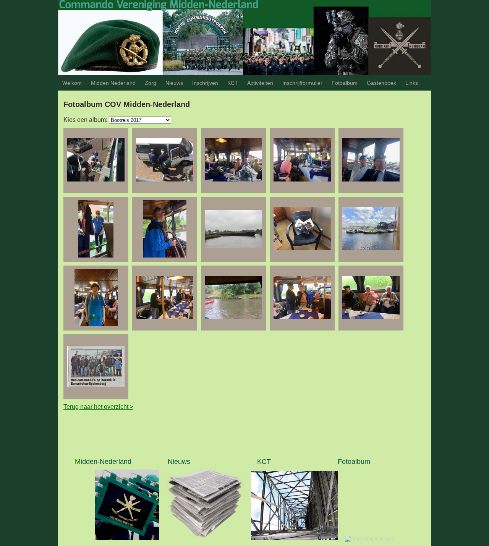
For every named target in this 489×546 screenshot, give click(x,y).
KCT (232, 83)
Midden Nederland (113, 83)
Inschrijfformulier (302, 83)
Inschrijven (205, 83)
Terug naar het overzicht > (98, 406)
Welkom (72, 83)
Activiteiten (260, 83)
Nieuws (174, 83)
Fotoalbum (345, 83)
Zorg (150, 83)
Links (411, 83)
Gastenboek (381, 83)
